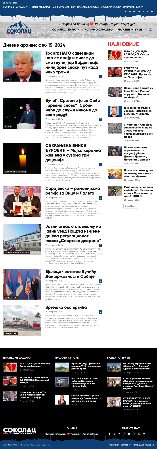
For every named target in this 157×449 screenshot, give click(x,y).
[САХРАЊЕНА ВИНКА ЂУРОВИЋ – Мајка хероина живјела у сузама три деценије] (22, 158)
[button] (150, 29)
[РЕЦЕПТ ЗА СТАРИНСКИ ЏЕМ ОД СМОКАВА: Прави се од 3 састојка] (115, 72)
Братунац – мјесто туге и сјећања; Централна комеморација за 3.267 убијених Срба (84, 382)
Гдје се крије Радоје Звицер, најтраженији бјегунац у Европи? (138, 111)
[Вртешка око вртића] (22, 320)
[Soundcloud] (134, 12)
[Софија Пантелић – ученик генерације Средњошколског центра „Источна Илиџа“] (62, 400)
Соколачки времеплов (15, 172)
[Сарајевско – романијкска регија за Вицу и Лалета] (22, 201)
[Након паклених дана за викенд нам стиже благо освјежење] (115, 174)
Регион (8, 127)
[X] (147, 12)
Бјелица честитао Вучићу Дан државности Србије (70, 274)
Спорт (8, 214)
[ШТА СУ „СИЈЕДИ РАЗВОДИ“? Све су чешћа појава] (115, 55)
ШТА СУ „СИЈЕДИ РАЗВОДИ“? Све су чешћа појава (136, 54)
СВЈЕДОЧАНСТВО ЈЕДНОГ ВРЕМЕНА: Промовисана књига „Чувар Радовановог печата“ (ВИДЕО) (137, 402)
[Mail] (119, 434)
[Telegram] (139, 12)
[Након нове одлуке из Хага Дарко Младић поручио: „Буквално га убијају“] (115, 92)
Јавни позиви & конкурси (17, 252)
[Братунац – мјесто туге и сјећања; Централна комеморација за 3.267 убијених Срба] (62, 382)
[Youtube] (152, 12)
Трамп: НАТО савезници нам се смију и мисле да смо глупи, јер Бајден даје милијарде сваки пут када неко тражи (71, 62)
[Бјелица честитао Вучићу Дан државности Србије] (22, 284)
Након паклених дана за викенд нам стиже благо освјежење (138, 173)
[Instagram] (130, 12)
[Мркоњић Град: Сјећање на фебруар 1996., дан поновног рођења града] (62, 368)
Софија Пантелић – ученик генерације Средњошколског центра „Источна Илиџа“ (86, 398)
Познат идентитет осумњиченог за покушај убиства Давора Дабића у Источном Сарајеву (137, 153)
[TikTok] (143, 12)
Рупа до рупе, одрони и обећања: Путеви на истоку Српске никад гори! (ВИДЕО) (138, 191)
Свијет (8, 79)
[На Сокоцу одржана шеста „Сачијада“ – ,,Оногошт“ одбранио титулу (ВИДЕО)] (114, 368)
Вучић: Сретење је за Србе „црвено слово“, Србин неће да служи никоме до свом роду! (72, 107)
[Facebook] (125, 12)
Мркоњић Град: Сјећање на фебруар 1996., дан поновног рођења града (86, 366)
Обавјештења (11, 298)
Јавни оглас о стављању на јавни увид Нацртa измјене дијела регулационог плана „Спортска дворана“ (73, 233)
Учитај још (129, 206)
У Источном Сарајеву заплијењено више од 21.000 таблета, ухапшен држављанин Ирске (138, 130)
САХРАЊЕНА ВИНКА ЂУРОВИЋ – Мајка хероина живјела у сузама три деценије (73, 152)
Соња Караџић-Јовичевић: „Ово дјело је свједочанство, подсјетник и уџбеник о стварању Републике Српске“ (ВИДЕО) (138, 383)
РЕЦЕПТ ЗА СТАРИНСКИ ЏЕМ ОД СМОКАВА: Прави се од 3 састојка (137, 73)
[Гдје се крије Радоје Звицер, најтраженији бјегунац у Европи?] (115, 111)
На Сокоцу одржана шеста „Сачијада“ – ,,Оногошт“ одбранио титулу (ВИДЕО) (137, 366)
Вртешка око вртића (66, 307)
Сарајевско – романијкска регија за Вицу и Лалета (72, 191)
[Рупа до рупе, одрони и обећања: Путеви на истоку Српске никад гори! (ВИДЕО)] (115, 191)
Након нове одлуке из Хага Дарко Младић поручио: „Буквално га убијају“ (138, 92)
